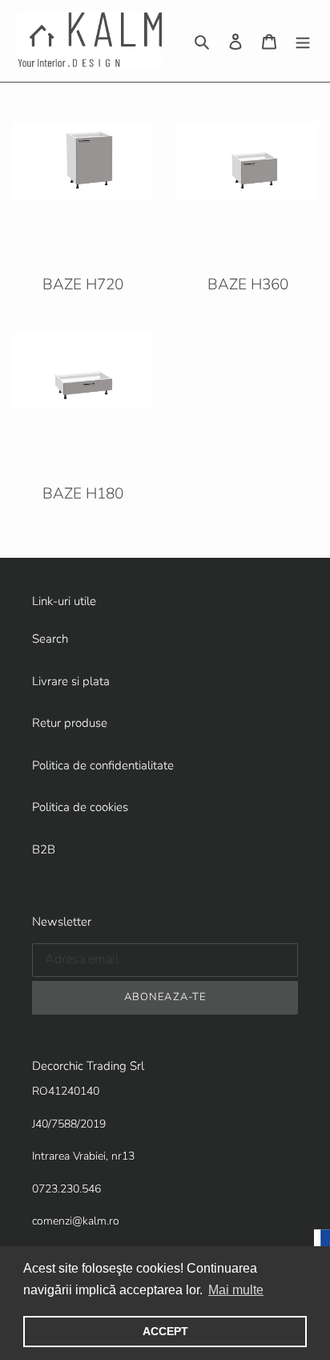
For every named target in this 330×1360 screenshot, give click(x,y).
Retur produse (69, 723)
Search (50, 639)
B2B (43, 849)
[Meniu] (303, 41)
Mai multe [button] (236, 1290)
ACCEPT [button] (165, 1331)
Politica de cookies (80, 807)
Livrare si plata (71, 681)
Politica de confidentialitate (103, 765)
